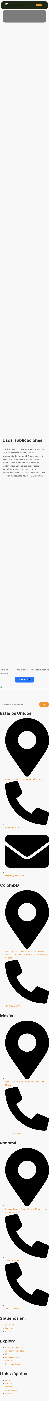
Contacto (23, 679)
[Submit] (44, 704)
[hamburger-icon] (39, 5)
